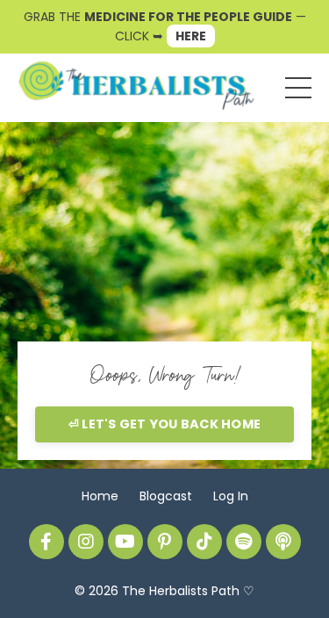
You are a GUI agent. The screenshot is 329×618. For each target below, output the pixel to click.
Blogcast (165, 496)
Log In (230, 496)
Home (100, 496)
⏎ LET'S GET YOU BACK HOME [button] (164, 424)
